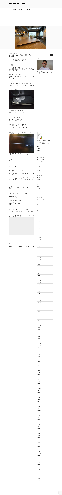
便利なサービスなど (40, 168)
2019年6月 (38, 376)
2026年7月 (38, 223)
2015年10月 (39, 455)
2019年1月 (38, 385)
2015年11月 (39, 453)
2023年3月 (38, 295)
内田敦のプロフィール (21, 9)
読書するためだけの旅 (40, 199)
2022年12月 (39, 300)
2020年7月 (38, 352)
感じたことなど (39, 175)
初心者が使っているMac (41, 170)
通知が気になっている (40, 201)
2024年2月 (38, 275)
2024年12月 (39, 257)
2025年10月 (39, 239)
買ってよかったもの (40, 188)
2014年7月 (38, 482)
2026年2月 (38, 232)
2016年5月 (38, 442)
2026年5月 (38, 226)
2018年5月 (38, 399)
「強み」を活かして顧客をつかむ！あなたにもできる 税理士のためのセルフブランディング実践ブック (21, 212)
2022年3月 (38, 316)
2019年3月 (38, 381)
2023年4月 (38, 293)
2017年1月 (38, 428)
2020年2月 (38, 361)
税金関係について (40, 182)
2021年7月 (38, 331)
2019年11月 (39, 367)
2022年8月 (38, 307)
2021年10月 (39, 325)
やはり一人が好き (40, 204)
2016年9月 (38, 435)
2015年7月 (38, 460)
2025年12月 (39, 235)
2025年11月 (39, 237)
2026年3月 (38, 230)
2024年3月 (38, 273)
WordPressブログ (40, 150)
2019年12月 (39, 365)
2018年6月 (38, 397)
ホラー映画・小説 (40, 164)
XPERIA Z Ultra (39, 152)
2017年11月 (39, 410)
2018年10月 (39, 390)
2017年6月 (38, 419)
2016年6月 (38, 440)
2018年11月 (39, 388)
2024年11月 (39, 259)
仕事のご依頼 (28, 9)
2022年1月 (38, 320)
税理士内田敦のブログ (18, 3)
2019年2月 (38, 383)
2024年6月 (38, 268)
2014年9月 (38, 478)
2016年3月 (38, 446)
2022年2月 (38, 318)
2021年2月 (38, 340)
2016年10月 (39, 433)
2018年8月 (38, 394)
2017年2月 (38, 426)
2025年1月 (38, 255)
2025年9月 (38, 241)
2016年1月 (38, 449)
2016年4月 (38, 444)
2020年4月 (38, 358)
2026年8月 (38, 221)
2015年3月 (38, 467)
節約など (38, 184)
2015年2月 (38, 469)
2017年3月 (38, 424)
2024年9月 (38, 262)
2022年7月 (38, 309)
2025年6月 (38, 246)
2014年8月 (38, 480)
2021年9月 (38, 327)
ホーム (10, 9)
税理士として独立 (40, 177)
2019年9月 (38, 370)
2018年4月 (38, 401)
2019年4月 (38, 379)
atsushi (16, 53)
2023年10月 (39, 282)
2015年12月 (39, 451)
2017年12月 (39, 408)
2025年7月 (38, 244)
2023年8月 (38, 286)
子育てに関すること (40, 173)
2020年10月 (39, 347)
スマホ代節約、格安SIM (40, 159)
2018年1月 (38, 406)
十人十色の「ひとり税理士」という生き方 (43, 140)
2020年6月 (38, 354)
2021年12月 (39, 322)
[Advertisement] (31, 18)
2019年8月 (38, 372)
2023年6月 (38, 289)
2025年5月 (38, 248)
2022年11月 (39, 302)
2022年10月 (39, 304)
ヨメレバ (42, 142)
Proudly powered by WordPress (14, 492)
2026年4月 (38, 228)
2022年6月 (38, 311)
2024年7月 (38, 266)
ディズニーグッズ (40, 161)
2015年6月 (38, 462)
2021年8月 (38, 329)
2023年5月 (38, 291)
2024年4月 (38, 271)
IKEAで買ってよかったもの (41, 148)
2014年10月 (39, 476)
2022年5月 (38, 313)
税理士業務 (39, 179)
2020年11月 (39, 345)
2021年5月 (38, 334)
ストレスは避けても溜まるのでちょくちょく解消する (19, 193)
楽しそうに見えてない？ (41, 197)
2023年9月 (38, 284)
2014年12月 (39, 473)
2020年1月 (38, 363)
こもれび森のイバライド (41, 155)
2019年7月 (38, 374)
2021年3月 (38, 338)
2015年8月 (38, 458)
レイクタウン (39, 166)
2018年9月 (38, 392)
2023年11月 (39, 280)
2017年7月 (38, 417)
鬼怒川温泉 (39, 191)
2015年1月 (38, 471)
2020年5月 (38, 356)
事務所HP (14, 9)
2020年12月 (39, 343)
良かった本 (39, 186)
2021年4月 (38, 336)
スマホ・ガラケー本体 (40, 157)
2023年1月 (38, 298)
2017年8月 (38, 415)
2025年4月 (38, 250)
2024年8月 (38, 264)
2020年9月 (38, 349)
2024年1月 (38, 277)
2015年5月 (38, 464)
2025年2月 (38, 253)
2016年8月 (38, 437)
